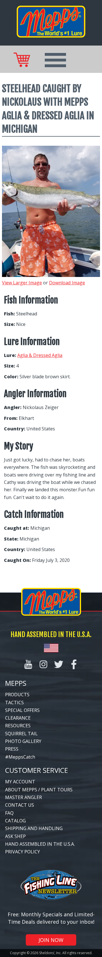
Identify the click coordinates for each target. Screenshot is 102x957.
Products (17, 694)
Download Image (67, 283)
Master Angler (23, 797)
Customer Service (36, 770)
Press (11, 749)
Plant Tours (57, 789)
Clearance (18, 718)
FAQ (9, 813)
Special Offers (22, 710)
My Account (20, 782)
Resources (18, 725)
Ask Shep (15, 836)
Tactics (14, 702)
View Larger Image (22, 283)
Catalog (15, 821)
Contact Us (19, 805)
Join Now (51, 940)
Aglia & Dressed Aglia (39, 355)
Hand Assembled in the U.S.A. (40, 844)
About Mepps (21, 789)
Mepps (15, 683)
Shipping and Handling (34, 828)
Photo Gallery (23, 741)
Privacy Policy (22, 852)
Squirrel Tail (21, 733)
